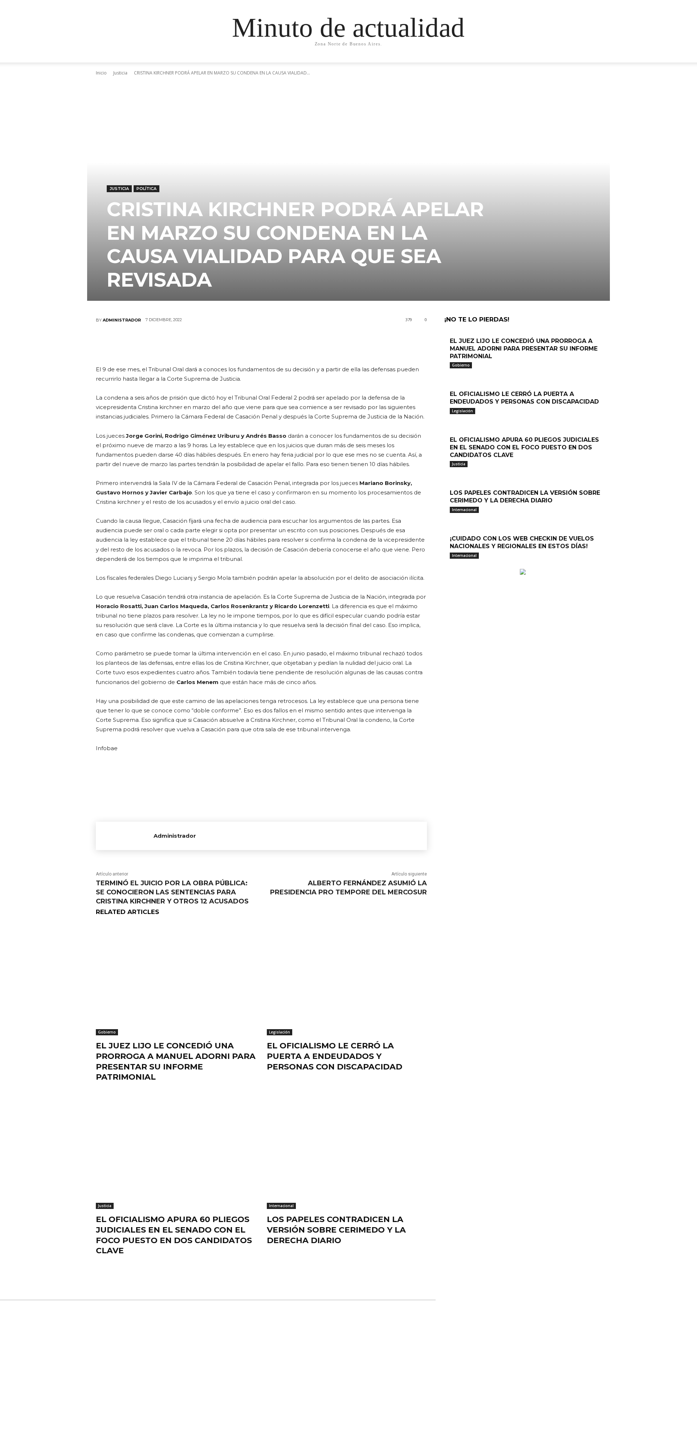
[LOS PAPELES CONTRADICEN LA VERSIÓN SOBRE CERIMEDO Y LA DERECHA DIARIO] (347, 1153)
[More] (305, 344)
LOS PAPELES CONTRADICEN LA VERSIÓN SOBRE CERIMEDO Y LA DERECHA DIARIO (336, 1229)
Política (146, 188)
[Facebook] (217, 344)
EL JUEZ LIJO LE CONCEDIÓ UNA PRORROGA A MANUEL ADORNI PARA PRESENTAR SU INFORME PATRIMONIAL (176, 1061)
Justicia (119, 188)
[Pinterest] (261, 344)
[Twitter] (239, 344)
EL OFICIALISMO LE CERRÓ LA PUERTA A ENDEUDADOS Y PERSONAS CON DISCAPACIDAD (334, 1056)
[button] (533, 64)
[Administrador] (124, 835)
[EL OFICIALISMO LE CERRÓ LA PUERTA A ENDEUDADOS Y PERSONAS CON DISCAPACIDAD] (347, 979)
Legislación (279, 1032)
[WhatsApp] (283, 344)
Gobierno (107, 1032)
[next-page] (450, 565)
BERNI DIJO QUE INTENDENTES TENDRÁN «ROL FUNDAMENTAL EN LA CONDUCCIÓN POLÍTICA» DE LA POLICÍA (348, 1407)
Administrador (122, 320)
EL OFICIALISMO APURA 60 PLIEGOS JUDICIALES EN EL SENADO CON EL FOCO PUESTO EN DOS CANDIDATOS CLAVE (174, 1234)
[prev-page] (446, 565)
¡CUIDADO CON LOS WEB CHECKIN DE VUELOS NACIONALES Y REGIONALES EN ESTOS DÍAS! (522, 542)
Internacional (281, 1205)
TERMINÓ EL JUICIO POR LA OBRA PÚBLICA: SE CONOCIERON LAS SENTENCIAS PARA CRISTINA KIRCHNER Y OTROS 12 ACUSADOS (172, 892)
